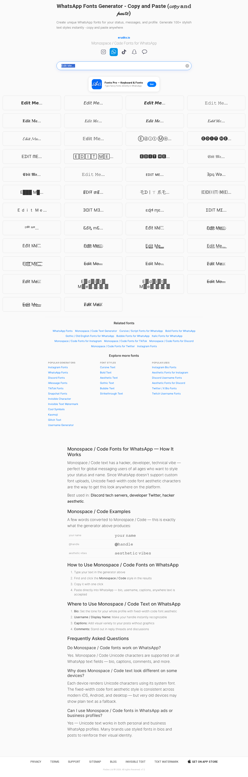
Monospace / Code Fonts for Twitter (113, 346)
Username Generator (61, 425)
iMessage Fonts (57, 383)
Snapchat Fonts (57, 393)
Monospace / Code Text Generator (96, 330)
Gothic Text (107, 383)
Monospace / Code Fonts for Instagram (78, 341)
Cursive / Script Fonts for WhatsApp (141, 330)
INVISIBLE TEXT (136, 761)
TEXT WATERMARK (166, 761)
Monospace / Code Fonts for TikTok (125, 341)
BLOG (113, 761)
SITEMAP (95, 761)
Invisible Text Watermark (63, 404)
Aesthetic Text (109, 377)
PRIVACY (35, 761)
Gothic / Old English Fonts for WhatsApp (90, 336)
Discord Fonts (56, 377)
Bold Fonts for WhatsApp (180, 330)
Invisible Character (59, 398)
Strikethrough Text (111, 393)
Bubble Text (107, 388)
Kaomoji (53, 414)
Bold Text (106, 372)
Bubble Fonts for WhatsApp (132, 336)
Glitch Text (54, 419)
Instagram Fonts (147, 346)
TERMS (54, 761)
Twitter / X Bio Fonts (164, 388)
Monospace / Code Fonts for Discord (171, 341)
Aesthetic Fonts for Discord (168, 383)
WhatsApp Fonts (63, 330)
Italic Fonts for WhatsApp (167, 336)
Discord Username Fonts (167, 377)
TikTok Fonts (55, 388)
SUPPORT (74, 761)
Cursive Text (107, 367)
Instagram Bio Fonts (164, 367)
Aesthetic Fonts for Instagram (170, 372)
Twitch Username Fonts (166, 393)
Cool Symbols (56, 409)
